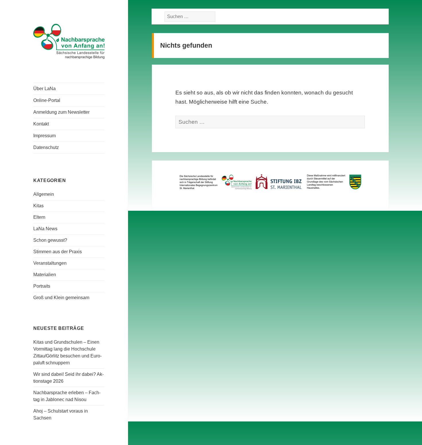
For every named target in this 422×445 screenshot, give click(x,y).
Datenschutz (46, 147)
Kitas (38, 205)
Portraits (41, 286)
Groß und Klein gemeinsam (61, 297)
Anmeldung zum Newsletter (61, 112)
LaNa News (45, 228)
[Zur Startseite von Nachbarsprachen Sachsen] (68, 40)
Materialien (44, 274)
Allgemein (43, 194)
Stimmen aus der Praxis (57, 251)
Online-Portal (46, 100)
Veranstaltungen (50, 263)
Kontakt (41, 123)
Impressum (44, 135)
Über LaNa (44, 88)
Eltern (39, 217)
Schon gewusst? (50, 240)
